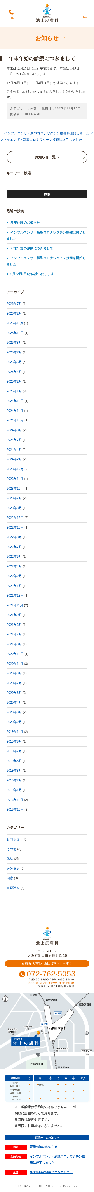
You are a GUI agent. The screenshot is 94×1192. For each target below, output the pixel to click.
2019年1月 (14, 790)
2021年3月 (14, 644)
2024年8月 (14, 430)
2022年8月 (14, 537)
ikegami (33, 114)
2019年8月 (14, 741)
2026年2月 (14, 313)
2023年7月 (14, 498)
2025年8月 (14, 342)
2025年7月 (14, 352)
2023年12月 (15, 469)
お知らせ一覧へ (47, 157)
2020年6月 (14, 692)
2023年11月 (15, 478)
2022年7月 (14, 547)
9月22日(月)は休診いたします (32, 274)
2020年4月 (14, 702)
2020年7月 (14, 683)
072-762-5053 (47, 980)
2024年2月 (14, 459)
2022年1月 (14, 586)
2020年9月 (14, 673)
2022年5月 (14, 556)
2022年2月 (14, 576)
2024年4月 (14, 449)
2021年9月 (14, 615)
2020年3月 (14, 712)
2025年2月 (14, 381)
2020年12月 (15, 654)
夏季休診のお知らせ (25, 222)
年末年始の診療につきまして (31, 248)
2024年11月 (15, 410)
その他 (11, 849)
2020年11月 (15, 663)
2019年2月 (14, 780)
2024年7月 (14, 440)
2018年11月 (15, 800)
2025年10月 (15, 333)
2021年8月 (14, 624)
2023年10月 (15, 488)
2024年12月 (15, 401)
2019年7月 (14, 751)
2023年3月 (14, 508)
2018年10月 (15, 809)
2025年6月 (14, 362)
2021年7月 (14, 634)
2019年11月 (15, 731)
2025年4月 (14, 372)
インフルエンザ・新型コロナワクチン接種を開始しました (44, 133)
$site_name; (47, 13)
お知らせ (13, 839)
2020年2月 (14, 722)
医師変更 (13, 868)
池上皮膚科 (47, 936)
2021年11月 (15, 605)
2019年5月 (14, 761)
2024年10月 (15, 420)
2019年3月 (14, 770)
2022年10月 (15, 527)
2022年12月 (15, 517)
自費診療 (13, 888)
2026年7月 (14, 303)
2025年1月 (14, 391)
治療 (10, 878)
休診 (33, 108)
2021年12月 (15, 595)
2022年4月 (14, 566)
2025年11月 (15, 323)
